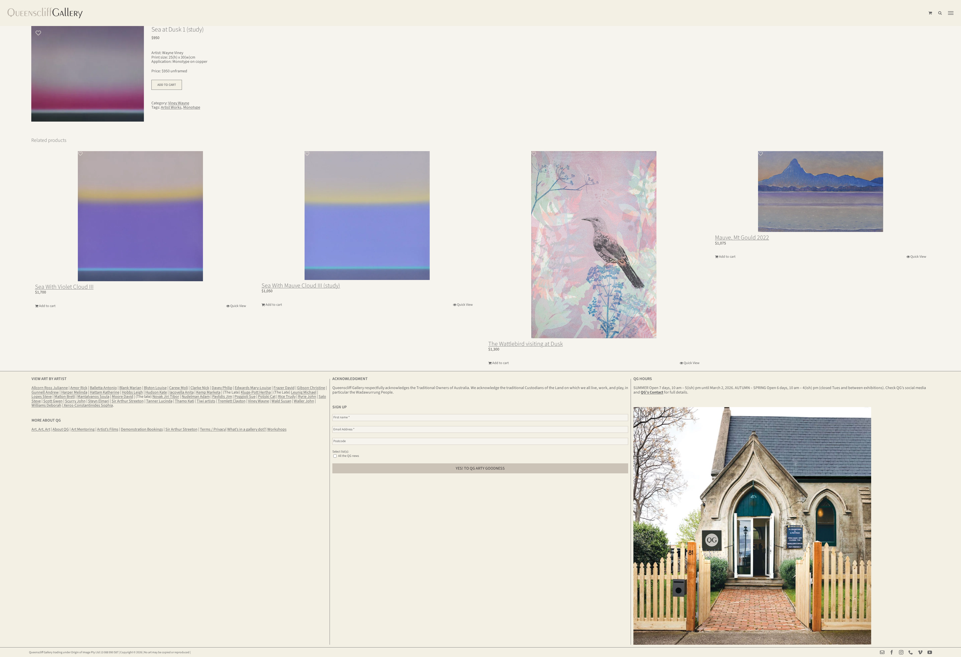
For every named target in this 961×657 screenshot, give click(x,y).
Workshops (277, 429)
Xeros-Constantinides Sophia (88, 405)
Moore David (122, 396)
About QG (61, 429)
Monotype (191, 107)
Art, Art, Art (41, 429)
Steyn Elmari (98, 401)
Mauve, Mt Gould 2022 (742, 237)
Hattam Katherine (104, 392)
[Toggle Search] (940, 13)
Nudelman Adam (196, 396)
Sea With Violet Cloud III (64, 286)
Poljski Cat (267, 396)
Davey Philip (222, 388)
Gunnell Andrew (45, 392)
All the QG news (348, 456)
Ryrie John (307, 396)
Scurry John (75, 401)
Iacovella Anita (181, 392)
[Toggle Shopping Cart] (930, 13)
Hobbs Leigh (132, 392)
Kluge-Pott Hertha (256, 392)
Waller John (304, 401)
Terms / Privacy (212, 429)
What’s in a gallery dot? (246, 429)
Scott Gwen (53, 401)
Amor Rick (78, 388)
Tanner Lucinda (159, 401)
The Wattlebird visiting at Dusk (525, 344)
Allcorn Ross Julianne (50, 388)
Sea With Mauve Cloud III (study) (301, 285)
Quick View (238, 305)
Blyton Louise (155, 388)
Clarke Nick (199, 388)
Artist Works (171, 107)
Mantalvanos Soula (93, 396)
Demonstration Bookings (142, 429)
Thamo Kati (184, 401)
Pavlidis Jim (222, 396)
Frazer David (284, 388)
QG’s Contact (652, 392)
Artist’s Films (107, 429)
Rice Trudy (287, 396)
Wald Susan (281, 401)
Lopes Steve (42, 396)
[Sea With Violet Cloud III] (140, 216)
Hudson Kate (156, 392)
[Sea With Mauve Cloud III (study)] (367, 215)
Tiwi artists (206, 401)
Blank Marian (130, 388)
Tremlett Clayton (232, 401)
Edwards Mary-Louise (253, 388)
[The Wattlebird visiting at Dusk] (594, 244)
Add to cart (166, 85)
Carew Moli (178, 388)
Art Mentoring (83, 429)
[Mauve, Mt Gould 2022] (820, 191)
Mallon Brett (64, 396)
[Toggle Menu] (951, 13)
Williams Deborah (46, 405)
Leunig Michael (303, 392)
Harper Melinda (74, 392)
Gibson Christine (311, 388)
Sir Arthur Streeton (128, 401)
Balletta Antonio (103, 388)
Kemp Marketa (208, 392)
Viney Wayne (178, 103)
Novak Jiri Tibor (165, 396)
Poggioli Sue (245, 396)
